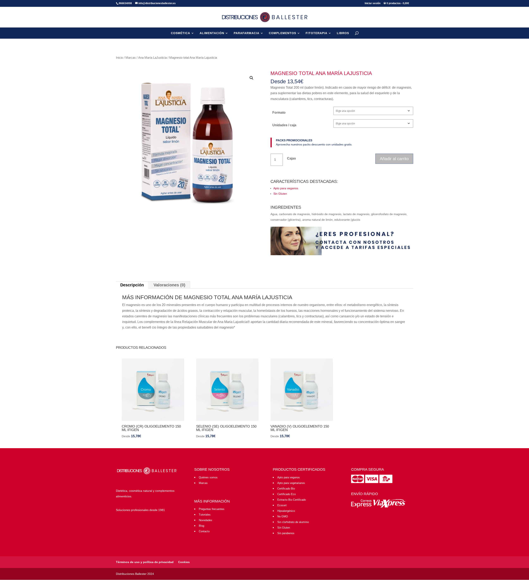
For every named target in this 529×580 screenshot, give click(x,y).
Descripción (132, 285)
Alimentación (212, 33)
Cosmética (180, 33)
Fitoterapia (316, 33)
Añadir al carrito (394, 158)
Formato (279, 112)
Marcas (130, 57)
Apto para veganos (285, 188)
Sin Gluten (280, 193)
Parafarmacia (246, 33)
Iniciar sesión (372, 3)
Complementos (282, 33)
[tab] (132, 284)
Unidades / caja (284, 125)
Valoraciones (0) (169, 285)
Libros (343, 33)
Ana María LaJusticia (152, 57)
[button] (251, 78)
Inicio (119, 57)
